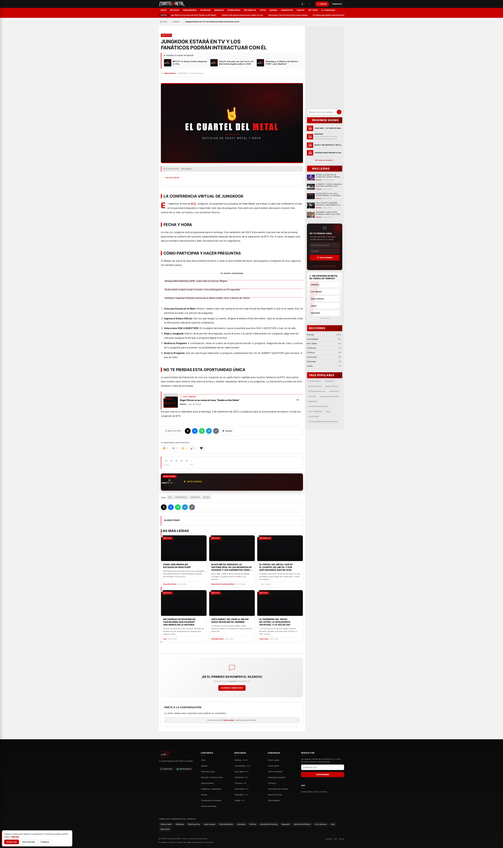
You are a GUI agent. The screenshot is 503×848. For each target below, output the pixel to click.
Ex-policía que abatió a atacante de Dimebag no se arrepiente (319, 15)
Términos (171, 842)
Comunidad (329, 10)
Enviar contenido (275, 772)
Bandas (273, 10)
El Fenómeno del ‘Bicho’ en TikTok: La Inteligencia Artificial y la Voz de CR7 (274, 622)
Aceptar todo (11, 842)
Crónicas (219, 10)
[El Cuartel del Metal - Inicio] (172, 4)
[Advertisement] (324, 68)
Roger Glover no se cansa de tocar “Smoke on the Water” (174, 15)
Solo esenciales (28, 842)
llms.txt (341, 839)
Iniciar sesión (273, 766)
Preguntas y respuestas (211, 789)
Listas (263, 10)
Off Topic (313, 10)
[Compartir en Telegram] (209, 431)
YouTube (312, 396)
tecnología (334, 391)
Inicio (164, 10)
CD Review (205, 10)
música (206, 497)
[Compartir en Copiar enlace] (216, 431)
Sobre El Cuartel (275, 795)
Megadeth (312, 401)
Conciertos (287, 10)
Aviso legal (187, 842)
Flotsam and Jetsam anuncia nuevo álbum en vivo (223, 15)
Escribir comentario (232, 688)
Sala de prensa (207, 783)
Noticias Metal (315, 381)
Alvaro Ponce (170, 73)
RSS (335, 839)
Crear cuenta (273, 760)
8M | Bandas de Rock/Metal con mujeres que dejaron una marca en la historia (179, 622)
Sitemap (329, 839)
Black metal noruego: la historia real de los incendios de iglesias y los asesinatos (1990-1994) (231, 567)
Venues (204, 795)
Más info (15, 837)
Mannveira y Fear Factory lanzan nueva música (269, 15)
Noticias (174, 10)
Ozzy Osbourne (315, 411)
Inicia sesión (228, 720)
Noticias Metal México (318, 406)
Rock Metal (242, 772)
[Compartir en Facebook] (195, 431)
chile (328, 411)
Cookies (179, 842)
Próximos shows (208, 772)
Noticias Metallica (316, 391)
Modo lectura (174, 431)
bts (170, 497)
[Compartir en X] (188, 431)
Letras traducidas (208, 806)
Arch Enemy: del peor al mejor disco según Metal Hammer (229, 620)
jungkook (195, 497)
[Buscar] (309, 4)
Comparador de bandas (211, 800)
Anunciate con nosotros (278, 789)
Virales (301, 10)
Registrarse (337, 4)
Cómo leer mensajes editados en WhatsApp (177, 565)
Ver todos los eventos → (324, 160)
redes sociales (331, 386)
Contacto (272, 783)
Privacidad (163, 842)
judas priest (313, 416)
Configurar (45, 842)
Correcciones (208, 842)
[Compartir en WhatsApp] (202, 431)
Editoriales (250, 10)
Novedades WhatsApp (329, 396)
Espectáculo (181, 497)
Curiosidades (190, 10)
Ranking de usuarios (276, 777)
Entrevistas (234, 10)
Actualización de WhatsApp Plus (323, 422)
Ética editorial (274, 800)
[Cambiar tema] (302, 4)
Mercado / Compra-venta (212, 777)
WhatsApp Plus (315, 386)
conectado (192, 713)
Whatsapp (329, 381)
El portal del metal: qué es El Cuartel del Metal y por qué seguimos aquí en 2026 (275, 567)
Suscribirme (325, 258)
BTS (193, 203)
